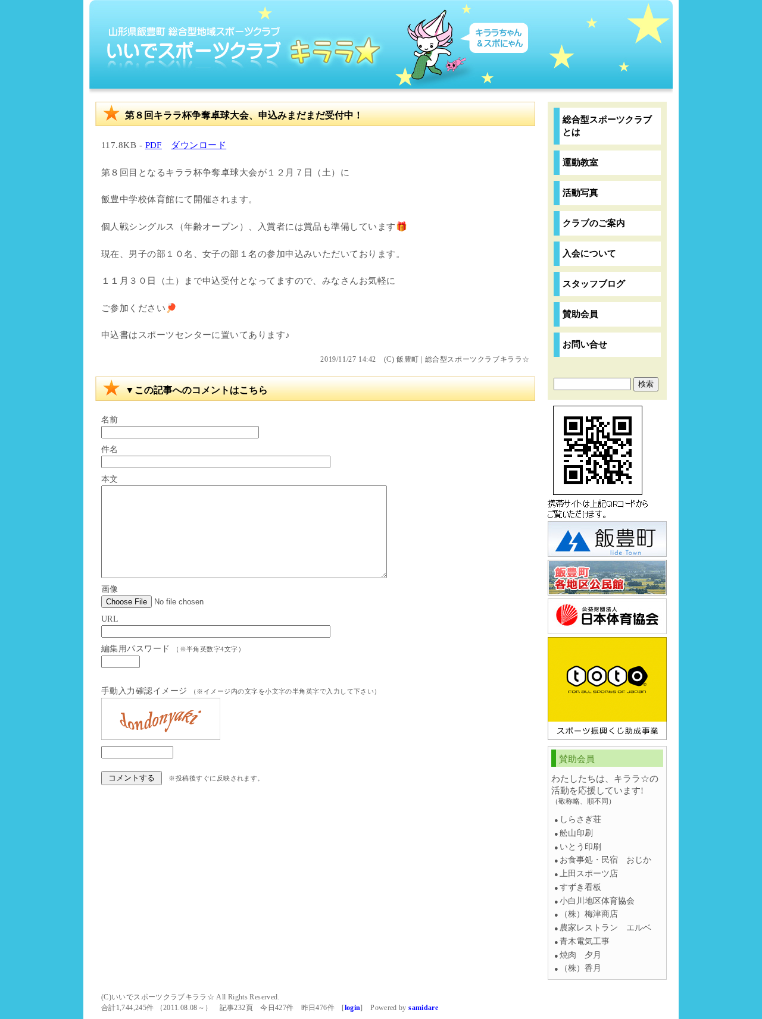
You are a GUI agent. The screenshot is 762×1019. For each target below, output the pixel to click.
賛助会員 (580, 314)
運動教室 (580, 162)
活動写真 (580, 192)
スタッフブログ (594, 283)
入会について (589, 253)
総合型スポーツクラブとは (607, 125)
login (353, 1008)
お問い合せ (585, 344)
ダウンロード (198, 145)
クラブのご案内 (594, 223)
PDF (153, 145)
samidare (423, 1008)
